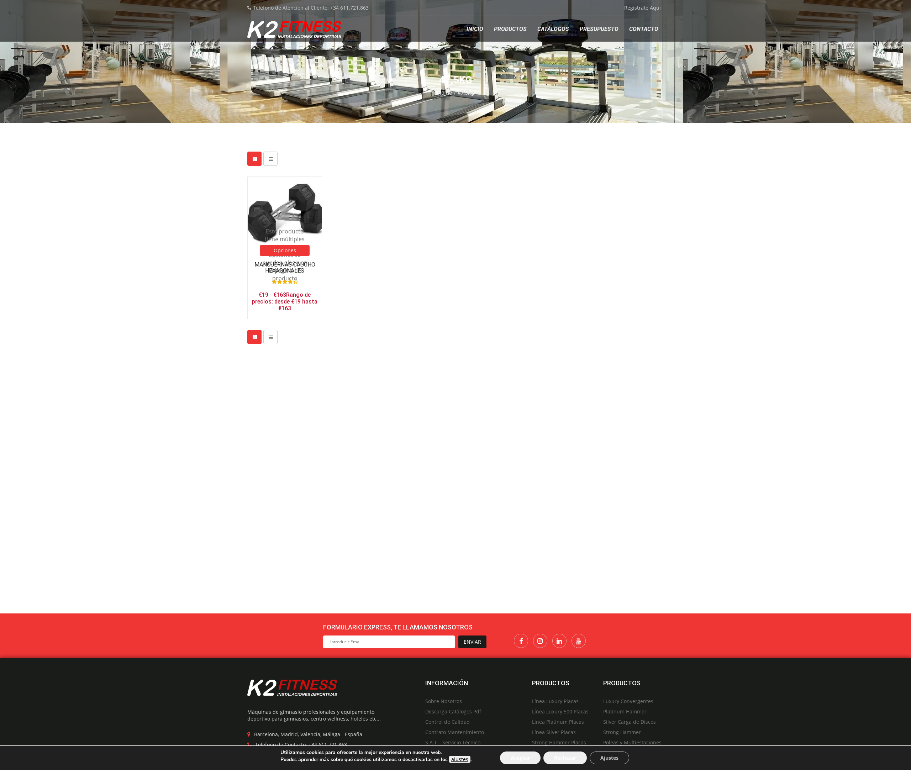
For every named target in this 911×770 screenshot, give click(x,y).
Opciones (285, 250)
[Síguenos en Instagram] (540, 641)
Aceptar (520, 757)
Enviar (472, 641)
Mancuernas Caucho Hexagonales (284, 268)
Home (444, 92)
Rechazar (565, 757)
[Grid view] (254, 159)
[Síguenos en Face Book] (521, 641)
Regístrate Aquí (642, 7)
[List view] (270, 159)
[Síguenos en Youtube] (579, 641)
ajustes (459, 759)
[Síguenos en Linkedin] (559, 641)
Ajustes (609, 757)
